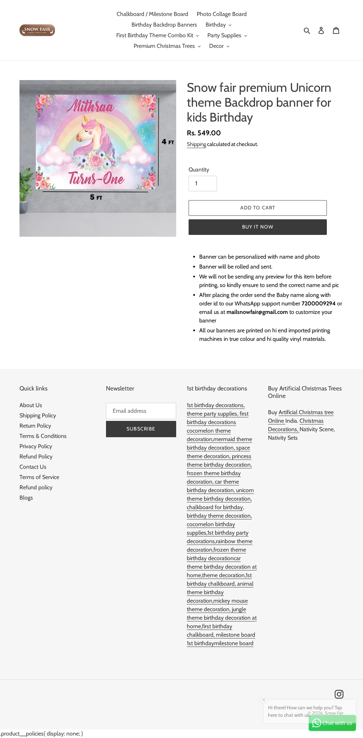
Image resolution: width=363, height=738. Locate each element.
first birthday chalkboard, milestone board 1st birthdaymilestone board (221, 635)
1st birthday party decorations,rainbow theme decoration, (219, 541)
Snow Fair (334, 713)
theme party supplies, (213, 413)
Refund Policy (35, 456)
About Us (30, 405)
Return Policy (35, 425)
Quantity (199, 169)
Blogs (26, 497)
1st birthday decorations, (216, 405)
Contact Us (32, 466)
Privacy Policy (35, 446)
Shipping (196, 144)
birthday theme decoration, (219, 515)
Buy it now (257, 227)
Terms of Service (39, 477)
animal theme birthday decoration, (220, 592)
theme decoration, (224, 575)
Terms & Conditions (43, 436)
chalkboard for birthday (215, 507)
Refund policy (35, 487)
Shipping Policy (37, 415)
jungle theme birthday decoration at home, (222, 618)
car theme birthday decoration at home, (222, 567)
